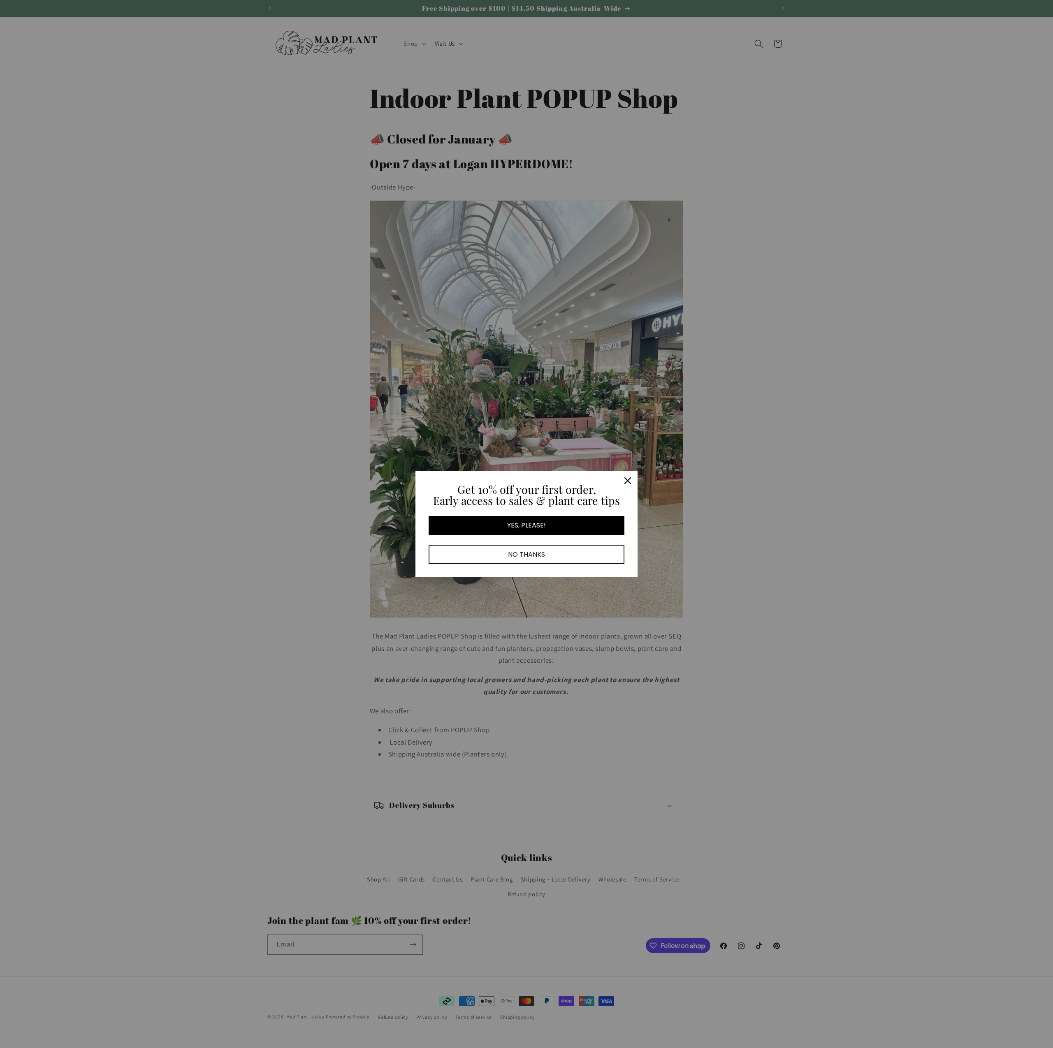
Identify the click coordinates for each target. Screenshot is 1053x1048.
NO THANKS (526, 554)
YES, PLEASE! (526, 525)
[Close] (628, 480)
